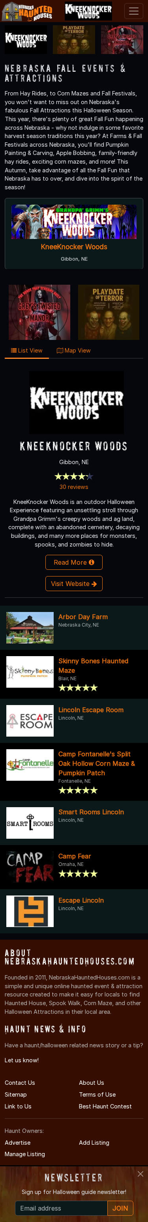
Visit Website (71, 584)
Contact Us (20, 1082)
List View (30, 350)
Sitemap (16, 1094)
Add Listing (94, 1142)
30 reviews (74, 486)
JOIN (120, 1208)
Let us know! (22, 1060)
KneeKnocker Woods (74, 247)
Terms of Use (97, 1094)
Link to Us (18, 1106)
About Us (91, 1082)
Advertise (17, 1142)
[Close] (140, 1174)
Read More (71, 562)
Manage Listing (25, 1154)
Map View (77, 350)
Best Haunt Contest (105, 1106)
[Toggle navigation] (133, 11)
